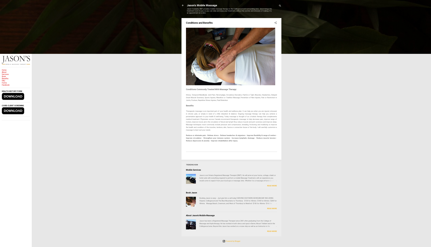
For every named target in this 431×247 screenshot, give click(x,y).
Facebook (6, 85)
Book (4, 76)
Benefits (5, 79)
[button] (275, 23)
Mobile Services (193, 170)
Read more (272, 186)
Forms (4, 83)
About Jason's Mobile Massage (200, 215)
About (4, 72)
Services (5, 74)
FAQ (3, 81)
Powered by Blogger (232, 241)
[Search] (280, 6)
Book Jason (191, 192)
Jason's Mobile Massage (202, 5)
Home (4, 70)
